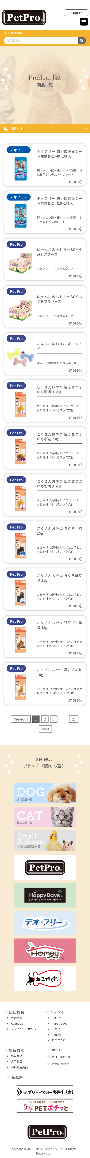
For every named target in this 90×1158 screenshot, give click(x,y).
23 (74, 718)
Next (45, 728)
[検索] (82, 40)
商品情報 (14, 1050)
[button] (84, 22)
